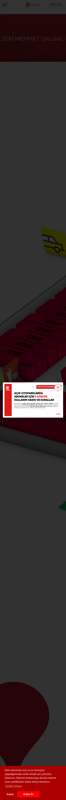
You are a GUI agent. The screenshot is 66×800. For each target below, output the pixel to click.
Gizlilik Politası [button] (13, 786)
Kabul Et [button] (28, 794)
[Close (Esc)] (58, 387)
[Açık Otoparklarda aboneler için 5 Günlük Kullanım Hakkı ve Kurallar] (33, 399)
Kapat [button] (10, 794)
